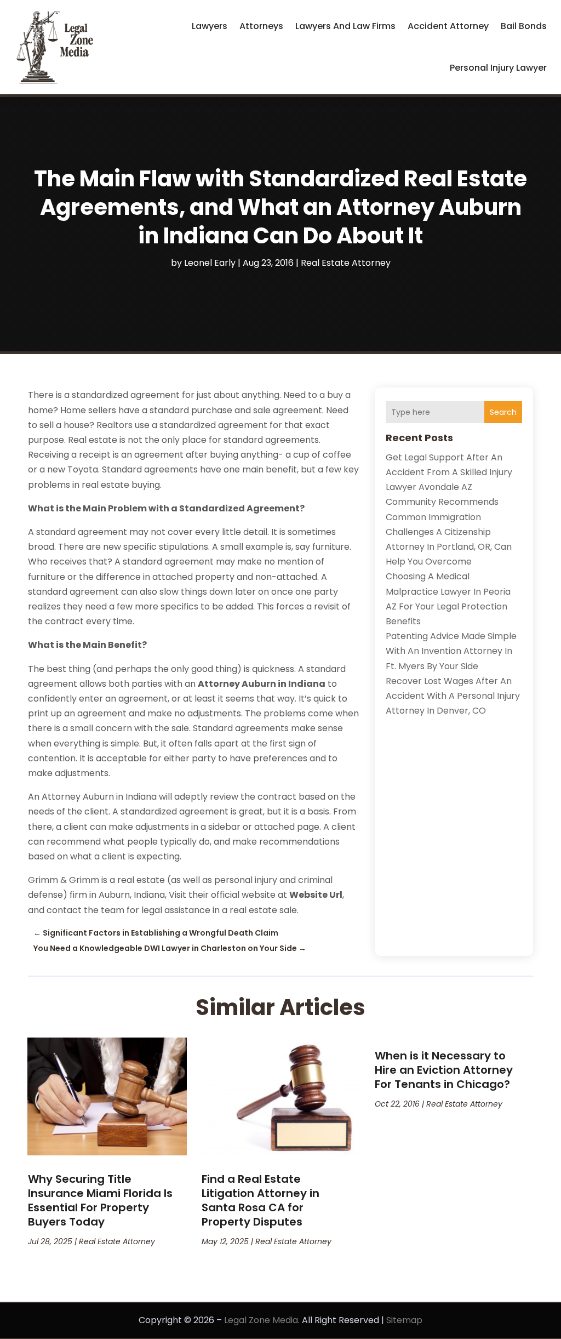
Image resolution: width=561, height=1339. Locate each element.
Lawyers (209, 26)
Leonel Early (210, 263)
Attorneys (261, 26)
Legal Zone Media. (262, 1320)
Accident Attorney (448, 26)
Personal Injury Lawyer (498, 67)
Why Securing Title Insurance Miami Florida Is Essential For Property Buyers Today (100, 1200)
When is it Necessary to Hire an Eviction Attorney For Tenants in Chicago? (444, 1070)
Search (503, 412)
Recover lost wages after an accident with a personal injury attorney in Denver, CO (453, 696)
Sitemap (404, 1320)
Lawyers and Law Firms (345, 26)
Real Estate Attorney (346, 263)
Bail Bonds (524, 26)
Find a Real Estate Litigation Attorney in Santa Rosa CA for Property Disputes (260, 1200)
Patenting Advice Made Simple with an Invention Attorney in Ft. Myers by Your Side (451, 651)
